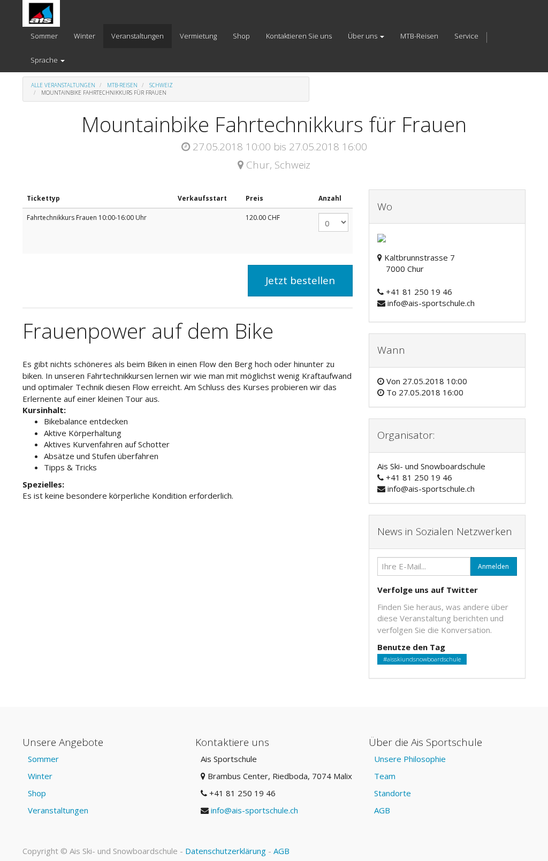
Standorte (392, 793)
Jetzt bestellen (300, 280)
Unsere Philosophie (410, 758)
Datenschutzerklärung (225, 850)
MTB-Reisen (122, 85)
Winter (40, 776)
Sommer (43, 758)
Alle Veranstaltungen (63, 85)
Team (384, 776)
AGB (382, 810)
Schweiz (161, 85)
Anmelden (493, 566)
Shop (37, 793)
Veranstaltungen (58, 810)
